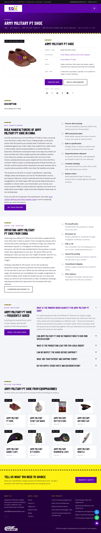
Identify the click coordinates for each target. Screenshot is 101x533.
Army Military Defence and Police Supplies (59, 28)
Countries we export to (18, 289)
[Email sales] (96, 523)
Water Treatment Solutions (84, 515)
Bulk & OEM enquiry (75, 82)
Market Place (32, 510)
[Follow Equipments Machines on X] (6, 516)
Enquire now (53, 82)
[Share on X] (52, 93)
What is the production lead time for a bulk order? (60, 345)
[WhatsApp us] (96, 517)
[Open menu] (94, 8)
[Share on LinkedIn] (57, 93)
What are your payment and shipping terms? (57, 359)
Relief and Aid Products (60, 506)
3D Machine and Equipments (85, 511)
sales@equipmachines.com (78, 2)
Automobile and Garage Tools (62, 510)
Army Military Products (31, 28)
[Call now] (96, 512)
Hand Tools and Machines (60, 503)
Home (6, 28)
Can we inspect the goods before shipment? (57, 352)
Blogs (30, 513)
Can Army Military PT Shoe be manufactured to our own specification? (62, 337)
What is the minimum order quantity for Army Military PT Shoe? (63, 309)
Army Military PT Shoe (68, 59)
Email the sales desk (16, 332)
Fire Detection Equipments (84, 518)
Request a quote (86, 480)
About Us (31, 503)
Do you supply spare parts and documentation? (58, 365)
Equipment (31, 506)
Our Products (15, 28)
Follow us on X (92, 2)
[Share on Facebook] (62, 93)
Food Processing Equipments (62, 500)
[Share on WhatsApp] (47, 93)
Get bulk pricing (15, 207)
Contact (30, 516)
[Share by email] (67, 93)
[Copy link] (72, 93)
